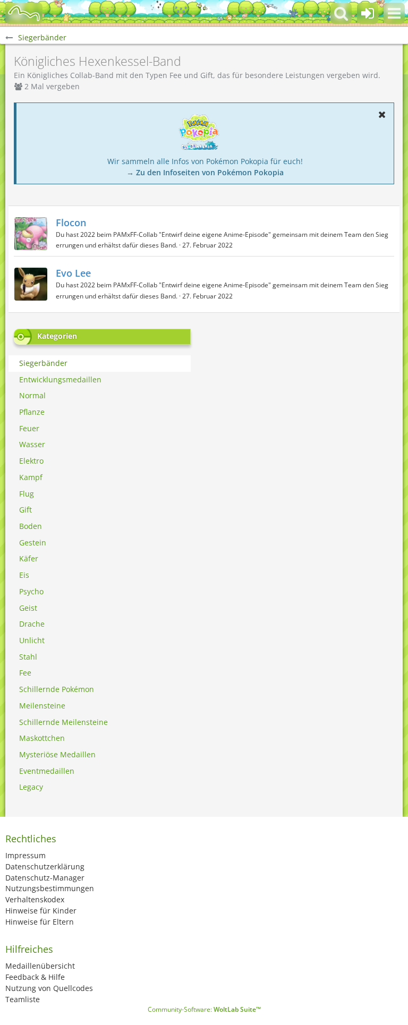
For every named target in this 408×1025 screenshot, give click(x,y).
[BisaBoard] (24, 13)
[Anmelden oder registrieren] (367, 13)
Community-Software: (204, 1009)
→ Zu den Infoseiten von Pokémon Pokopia (205, 172)
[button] (394, 13)
